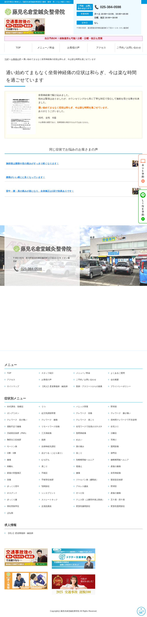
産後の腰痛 (116, 493)
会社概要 (115, 379)
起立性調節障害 (48, 413)
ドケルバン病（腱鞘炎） (87, 480)
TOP (18, 47)
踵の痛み (80, 446)
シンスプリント (48, 493)
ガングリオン (13, 413)
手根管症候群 (47, 480)
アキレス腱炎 (82, 486)
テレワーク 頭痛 (84, 413)
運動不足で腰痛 (14, 426)
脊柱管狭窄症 (13, 506)
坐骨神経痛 (116, 473)
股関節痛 (115, 446)
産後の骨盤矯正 (14, 473)
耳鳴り (114, 440)
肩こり (44, 466)
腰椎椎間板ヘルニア (120, 460)
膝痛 (9, 460)
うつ (43, 406)
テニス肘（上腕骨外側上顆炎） (90, 499)
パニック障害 (82, 406)
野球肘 (114, 486)
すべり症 (80, 493)
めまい (79, 440)
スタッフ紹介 (47, 373)
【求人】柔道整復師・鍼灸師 (54, 386)
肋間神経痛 (81, 433)
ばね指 (10, 513)
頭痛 (9, 480)
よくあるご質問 (118, 373)
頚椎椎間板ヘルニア (85, 460)
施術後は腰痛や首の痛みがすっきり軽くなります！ (32, 163)
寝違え (79, 466)
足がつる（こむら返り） (52, 453)
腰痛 (78, 473)
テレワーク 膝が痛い (121, 413)
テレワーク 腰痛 (49, 420)
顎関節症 (45, 486)
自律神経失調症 (48, 446)
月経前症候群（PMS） (17, 433)
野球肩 (114, 406)
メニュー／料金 (45, 47)
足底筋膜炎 (46, 506)
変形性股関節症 (118, 506)
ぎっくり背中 (13, 486)
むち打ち (45, 460)
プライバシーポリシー (121, 386)
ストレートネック (49, 499)
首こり (79, 453)
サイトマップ (13, 386)
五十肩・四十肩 (118, 499)
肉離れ (10, 466)
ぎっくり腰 (12, 499)
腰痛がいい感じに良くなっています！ (25, 177)
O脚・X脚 (11, 453)
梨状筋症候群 (117, 480)
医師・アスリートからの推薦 (89, 386)
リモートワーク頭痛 (50, 426)
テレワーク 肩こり (85, 420)
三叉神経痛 (46, 433)
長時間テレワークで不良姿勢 (124, 420)
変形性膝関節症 (83, 506)
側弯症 (114, 453)
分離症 (114, 433)
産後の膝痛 (116, 466)
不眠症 (44, 473)
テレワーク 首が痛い (17, 420)
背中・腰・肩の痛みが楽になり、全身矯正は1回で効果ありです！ (40, 191)
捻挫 (43, 440)
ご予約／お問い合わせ (129, 47)
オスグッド (12, 493)
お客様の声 (73, 47)
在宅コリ (115, 426)
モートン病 (12, 446)
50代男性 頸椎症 (15, 406)
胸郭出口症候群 (14, 440)
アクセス (101, 47)
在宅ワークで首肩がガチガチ (89, 426)
